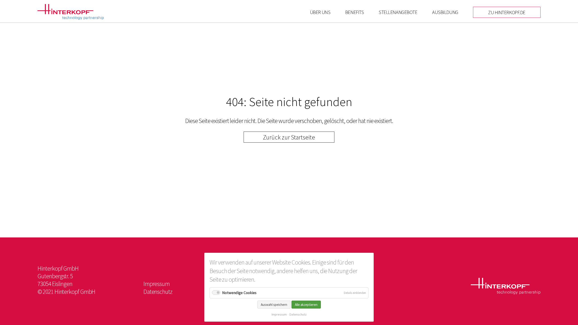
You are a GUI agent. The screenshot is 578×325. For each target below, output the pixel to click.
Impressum (279, 314)
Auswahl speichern (274, 304)
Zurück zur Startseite (289, 137)
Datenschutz (298, 314)
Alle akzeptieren (306, 304)
